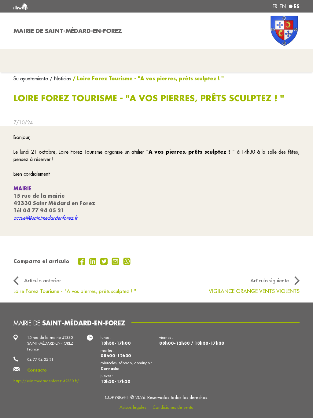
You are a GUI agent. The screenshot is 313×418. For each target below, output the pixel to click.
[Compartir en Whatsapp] (127, 261)
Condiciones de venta (173, 407)
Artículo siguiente (269, 280)
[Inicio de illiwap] (71, 6)
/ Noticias (60, 78)
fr (275, 6)
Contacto (37, 370)
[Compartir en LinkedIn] (93, 261)
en (283, 6)
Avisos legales (133, 407)
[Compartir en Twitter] (104, 261)
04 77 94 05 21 (40, 359)
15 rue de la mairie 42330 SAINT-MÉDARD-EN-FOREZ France (50, 343)
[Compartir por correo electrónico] (116, 261)
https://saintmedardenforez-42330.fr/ (46, 380)
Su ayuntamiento (31, 78)
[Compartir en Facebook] (82, 261)
